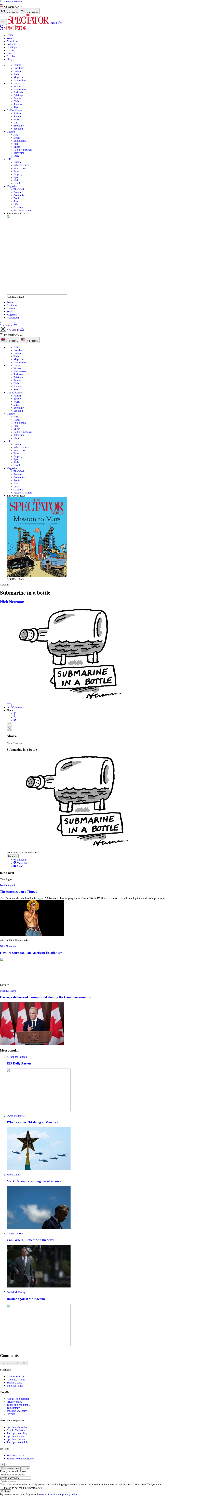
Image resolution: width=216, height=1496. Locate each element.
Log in (26, 1468)
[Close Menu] (3, 329)
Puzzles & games (23, 210)
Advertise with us (16, 1379)
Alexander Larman (17, 1056)
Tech (16, 74)
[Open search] (2, 325)
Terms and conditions (18, 1404)
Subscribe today (15, 1455)
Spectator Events (16, 1439)
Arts (16, 134)
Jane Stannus (14, 1174)
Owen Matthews (15, 1115)
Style (16, 180)
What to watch (21, 165)
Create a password (10, 1477)
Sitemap (11, 1413)
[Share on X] (15, 717)
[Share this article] (9, 724)
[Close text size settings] (9, 728)
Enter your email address (13, 1471)
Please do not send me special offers (23, 1487)
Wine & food (20, 168)
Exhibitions (20, 140)
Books (17, 137)
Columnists (19, 195)
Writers (10, 38)
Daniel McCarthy (16, 1292)
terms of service (48, 1494)
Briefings (12, 47)
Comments (17, 707)
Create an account (10, 1468)
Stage (16, 155)
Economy (19, 125)
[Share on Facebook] (15, 713)
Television (19, 152)
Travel (17, 171)
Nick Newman (12, 602)
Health (17, 183)
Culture (17, 71)
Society (17, 116)
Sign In (54, 22)
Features (18, 192)
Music (17, 146)
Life (9, 158)
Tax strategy (13, 1407)
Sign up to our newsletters (20, 1458)
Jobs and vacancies (17, 1410)
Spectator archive (16, 1436)
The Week (19, 189)
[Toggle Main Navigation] (3, 22)
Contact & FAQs (16, 1376)
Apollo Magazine (16, 1430)
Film (16, 143)
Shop (9, 59)
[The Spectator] (28, 22)
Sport (16, 177)
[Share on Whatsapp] (15, 720)
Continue (5, 1491)
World (17, 119)
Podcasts (11, 44)
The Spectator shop (17, 1433)
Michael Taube (8, 990)
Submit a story (14, 1382)
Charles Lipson (15, 1233)
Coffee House (14, 110)
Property (18, 174)
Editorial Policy (15, 1385)
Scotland (18, 128)
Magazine (19, 77)
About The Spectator (18, 1398)
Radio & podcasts (23, 149)
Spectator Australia (17, 1427)
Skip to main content (11, 1)
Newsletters (13, 41)
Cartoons (18, 207)
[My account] (60, 22)
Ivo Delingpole (8, 885)
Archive (11, 56)
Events (10, 50)
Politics (17, 64)
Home (10, 35)
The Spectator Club (17, 1442)
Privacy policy (14, 1401)
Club (9, 53)
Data (16, 122)
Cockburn (19, 68)
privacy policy (69, 1494)
